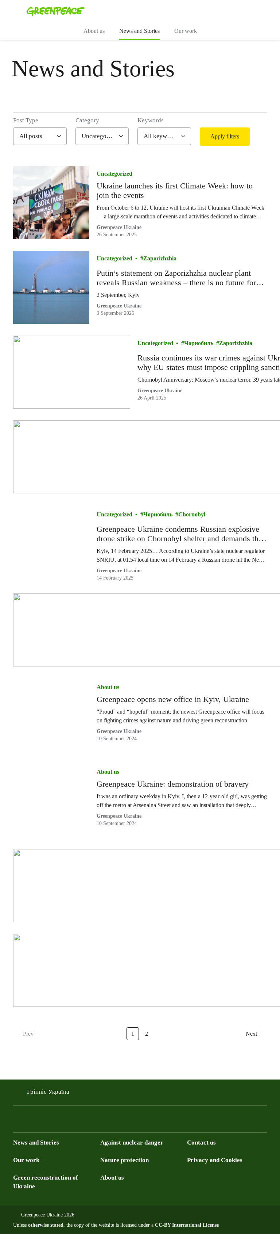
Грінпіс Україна (48, 1091)
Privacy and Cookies (214, 1160)
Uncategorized (114, 174)
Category (87, 120)
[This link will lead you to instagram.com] (61, 1121)
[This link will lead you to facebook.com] (17, 1121)
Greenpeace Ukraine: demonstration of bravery (173, 783)
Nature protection (124, 1160)
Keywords (150, 120)
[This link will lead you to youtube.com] (46, 1121)
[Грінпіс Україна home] (55, 11)
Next (251, 1034)
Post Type (25, 120)
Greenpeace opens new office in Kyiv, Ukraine (173, 699)
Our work (185, 31)
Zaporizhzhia (159, 258)
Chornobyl (191, 514)
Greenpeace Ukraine (119, 227)
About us (94, 31)
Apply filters (224, 136)
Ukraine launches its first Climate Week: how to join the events (175, 190)
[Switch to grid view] (260, 136)
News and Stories (139, 31)
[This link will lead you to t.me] (32, 1121)
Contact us (201, 1142)
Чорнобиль (198, 343)
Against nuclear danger (131, 1142)
